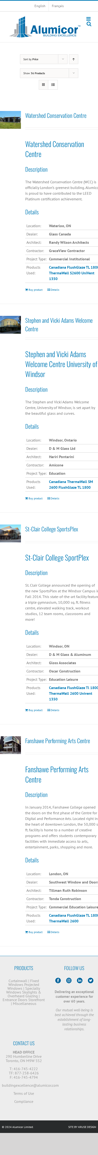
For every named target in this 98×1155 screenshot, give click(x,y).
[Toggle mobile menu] (88, 18)
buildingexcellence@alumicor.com (30, 1085)
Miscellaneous (24, 1003)
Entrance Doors (15, 999)
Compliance (23, 1101)
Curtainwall (18, 980)
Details (55, 289)
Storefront (36, 999)
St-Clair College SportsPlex (51, 529)
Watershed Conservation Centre (55, 115)
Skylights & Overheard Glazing (24, 994)
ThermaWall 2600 (63, 693)
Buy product (36, 289)
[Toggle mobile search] (89, 23)
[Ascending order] (73, 59)
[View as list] (53, 84)
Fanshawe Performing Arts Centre (57, 740)
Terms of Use (23, 1093)
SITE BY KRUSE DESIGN (82, 1127)
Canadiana (57, 687)
